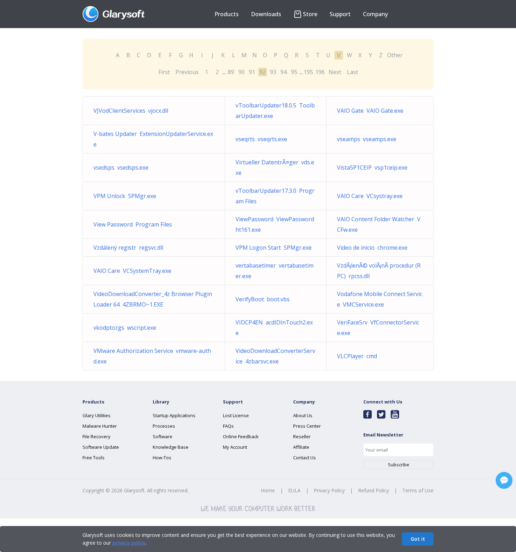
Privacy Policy (329, 490)
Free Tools (93, 457)
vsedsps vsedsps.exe (120, 167)
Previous (187, 72)
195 (308, 72)
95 (294, 72)
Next (335, 72)
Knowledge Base (170, 447)
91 (252, 72)
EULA (294, 490)
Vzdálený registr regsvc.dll (128, 247)
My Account (235, 447)
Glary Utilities (96, 415)
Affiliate (301, 447)
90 (241, 72)
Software (162, 436)
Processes (164, 426)
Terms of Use (418, 490)
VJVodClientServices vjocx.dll (130, 110)
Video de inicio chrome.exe (372, 247)
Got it (418, 538)
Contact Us (304, 457)
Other (395, 55)
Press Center (307, 426)
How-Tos (162, 457)
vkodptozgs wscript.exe (124, 327)
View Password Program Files (132, 224)
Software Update (100, 447)
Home (268, 490)
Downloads (266, 14)
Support (340, 14)
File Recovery (96, 436)
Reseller (302, 436)
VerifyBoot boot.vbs (263, 299)
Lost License (236, 415)
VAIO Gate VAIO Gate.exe (370, 110)
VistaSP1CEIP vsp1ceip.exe (372, 167)
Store (310, 14)
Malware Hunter (99, 426)
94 (283, 72)
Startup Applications (174, 415)
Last (352, 72)
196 (320, 72)
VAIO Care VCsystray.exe (370, 196)
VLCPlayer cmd (357, 356)
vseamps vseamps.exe (366, 139)
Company (375, 14)
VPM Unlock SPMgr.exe (124, 196)
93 (273, 72)
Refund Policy (373, 490)
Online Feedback (241, 436)
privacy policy (129, 542)
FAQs (228, 426)
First (164, 72)
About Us (302, 415)
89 (231, 72)
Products (226, 14)
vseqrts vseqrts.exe (261, 139)
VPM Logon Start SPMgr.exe (274, 247)
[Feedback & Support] (504, 480)
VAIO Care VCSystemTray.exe (132, 271)
